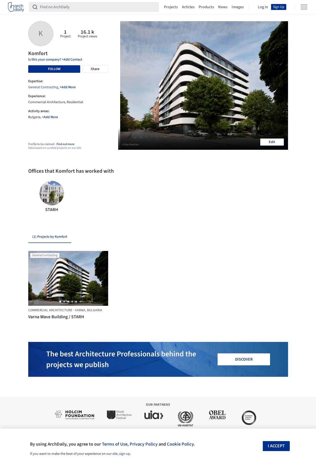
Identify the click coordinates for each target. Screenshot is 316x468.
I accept (276, 446)
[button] (34, 197)
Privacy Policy (144, 444)
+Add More (68, 87)
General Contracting (43, 87)
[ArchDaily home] (16, 7)
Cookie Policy (180, 444)
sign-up (124, 453)
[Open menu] (304, 7)
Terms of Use (114, 444)
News (223, 7)
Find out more (65, 144)
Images (238, 7)
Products (206, 7)
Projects (171, 7)
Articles (188, 7)
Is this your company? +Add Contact (55, 59)
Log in (263, 7)
